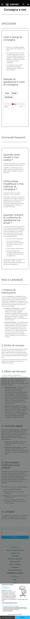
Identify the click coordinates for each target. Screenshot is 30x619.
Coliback (12, 306)
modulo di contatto (20, 518)
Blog (15, 582)
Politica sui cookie (15, 561)
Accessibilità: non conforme (15, 573)
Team (15, 579)
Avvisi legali (15, 556)
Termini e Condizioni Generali (15, 550)
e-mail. (17, 194)
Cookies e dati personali (15, 570)
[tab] (7, 93)
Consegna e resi (15, 553)
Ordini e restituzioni (15, 564)
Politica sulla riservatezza (15, 559)
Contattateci (15, 567)
